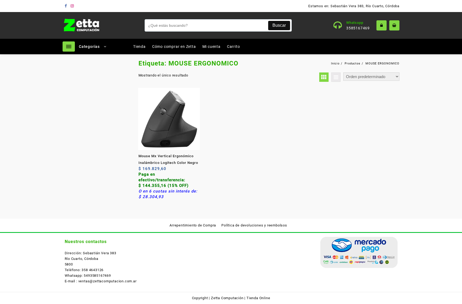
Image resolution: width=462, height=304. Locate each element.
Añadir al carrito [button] (143, 170)
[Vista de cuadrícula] (324, 77)
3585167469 (358, 28)
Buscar (279, 25)
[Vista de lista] (336, 77)
